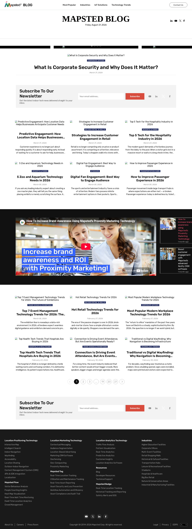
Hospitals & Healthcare (40, 347)
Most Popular (69, 5)
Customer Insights (104, 459)
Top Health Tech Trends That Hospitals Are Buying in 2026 (40, 354)
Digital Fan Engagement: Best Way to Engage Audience (95, 178)
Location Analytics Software (109, 463)
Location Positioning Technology (21, 440)
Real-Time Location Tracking (63, 475)
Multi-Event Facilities (151, 452)
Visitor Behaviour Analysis (16, 486)
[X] (92, 516)
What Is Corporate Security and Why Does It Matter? (96, 67)
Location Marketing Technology (66, 440)
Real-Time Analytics (105, 452)
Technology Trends (121, 5)
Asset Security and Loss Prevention (66, 486)
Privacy (165, 525)
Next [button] (122, 381)
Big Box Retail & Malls (95, 129)
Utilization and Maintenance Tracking (67, 479)
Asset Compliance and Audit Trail (65, 494)
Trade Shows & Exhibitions (40, 305)
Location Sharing (12, 463)
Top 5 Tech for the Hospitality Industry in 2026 (150, 136)
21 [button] (115, 381)
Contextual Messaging (60, 444)
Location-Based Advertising (63, 452)
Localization (10, 477)
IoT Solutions (100, 5)
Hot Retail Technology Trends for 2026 (95, 311)
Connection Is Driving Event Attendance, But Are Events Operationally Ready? (95, 354)
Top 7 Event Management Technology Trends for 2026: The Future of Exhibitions (40, 312)
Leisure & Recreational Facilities (156, 466)
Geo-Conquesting (58, 463)
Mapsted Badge (104, 484)
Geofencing (55, 459)
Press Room (33, 525)
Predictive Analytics (105, 455)
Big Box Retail (148, 477)
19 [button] (102, 381)
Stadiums (95, 171)
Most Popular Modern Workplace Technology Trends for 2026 (150, 312)
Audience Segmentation (61, 448)
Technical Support (104, 479)
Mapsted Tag (56, 471)
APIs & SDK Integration (15, 474)
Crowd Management (14, 505)
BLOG (27, 5)
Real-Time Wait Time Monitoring (19, 497)
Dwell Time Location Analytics (18, 501)
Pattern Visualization (105, 448)
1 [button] (76, 381)
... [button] (96, 381)
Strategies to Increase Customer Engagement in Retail (95, 136)
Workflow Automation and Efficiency (66, 490)
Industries (85, 5)
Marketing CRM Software (61, 455)
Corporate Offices (96, 61)
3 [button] (90, 381)
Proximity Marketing (59, 466)
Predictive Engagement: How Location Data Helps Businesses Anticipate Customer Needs (40, 135)
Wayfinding (9, 455)
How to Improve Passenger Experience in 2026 (150, 178)
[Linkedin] (99, 516)
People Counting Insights (16, 490)
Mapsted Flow (12, 482)
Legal (155, 525)
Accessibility (10, 459)
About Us (9, 525)
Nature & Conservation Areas (155, 481)
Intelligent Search (13, 448)
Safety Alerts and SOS (106, 495)
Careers (20, 525)
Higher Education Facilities (154, 444)
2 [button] (83, 381)
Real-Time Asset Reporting (62, 483)
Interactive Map (12, 444)
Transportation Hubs (150, 171)
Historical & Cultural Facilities (155, 459)
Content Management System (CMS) (21, 470)
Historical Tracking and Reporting (111, 492)
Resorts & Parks (150, 129)
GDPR (175, 525)
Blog (98, 472)
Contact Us (178, 5)
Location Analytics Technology (111, 440)
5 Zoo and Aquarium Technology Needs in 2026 (40, 178)
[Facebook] (105, 516)
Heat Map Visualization (15, 494)
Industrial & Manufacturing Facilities (158, 485)
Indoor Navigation (13, 452)
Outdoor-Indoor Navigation (17, 466)
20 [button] (109, 381)
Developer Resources (105, 475)
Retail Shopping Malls (151, 455)
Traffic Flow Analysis (105, 444)
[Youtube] (86, 516)
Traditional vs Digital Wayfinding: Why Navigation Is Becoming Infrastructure (150, 354)
